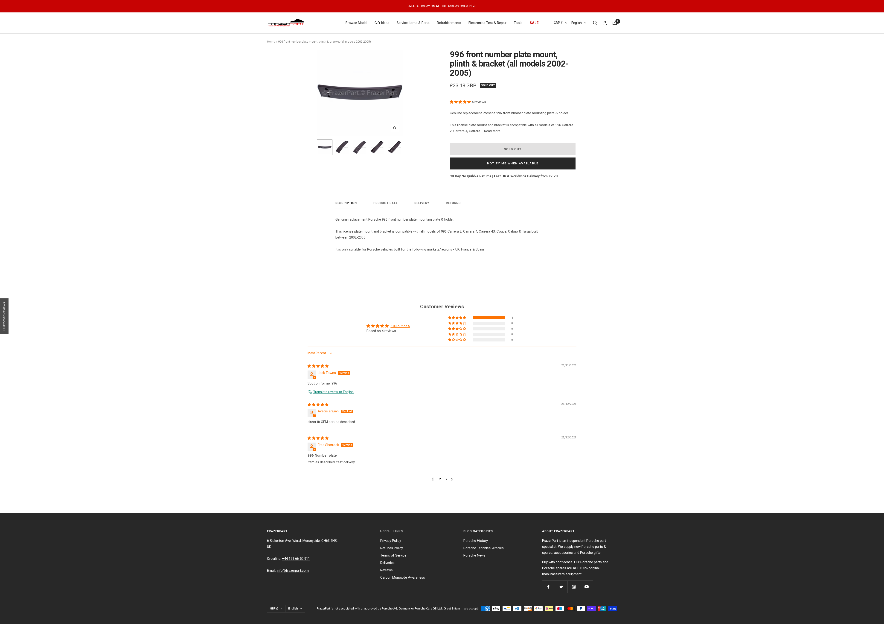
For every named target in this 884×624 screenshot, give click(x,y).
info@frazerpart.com (293, 571)
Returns (453, 203)
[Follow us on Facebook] (548, 586)
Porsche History (475, 541)
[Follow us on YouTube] (586, 586)
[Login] (605, 23)
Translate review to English (333, 392)
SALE (534, 23)
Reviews (386, 570)
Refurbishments (449, 23)
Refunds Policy (391, 548)
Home (271, 41)
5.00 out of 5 (400, 326)
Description (346, 203)
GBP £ (558, 23)
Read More (492, 131)
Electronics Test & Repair (487, 23)
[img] (318, 366)
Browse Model (356, 23)
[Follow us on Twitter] (561, 586)
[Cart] (614, 23)
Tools (518, 23)
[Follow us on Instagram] (573, 586)
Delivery (421, 203)
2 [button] (440, 479)
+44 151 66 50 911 (296, 559)
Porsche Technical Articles (483, 548)
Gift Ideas (382, 23)
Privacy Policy (390, 541)
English (576, 23)
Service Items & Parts (413, 23)
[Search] (595, 23)
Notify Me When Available (512, 163)
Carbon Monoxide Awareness (402, 577)
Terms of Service (393, 555)
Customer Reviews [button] (4, 316)
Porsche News (474, 555)
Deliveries (387, 563)
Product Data (385, 203)
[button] (461, 102)
